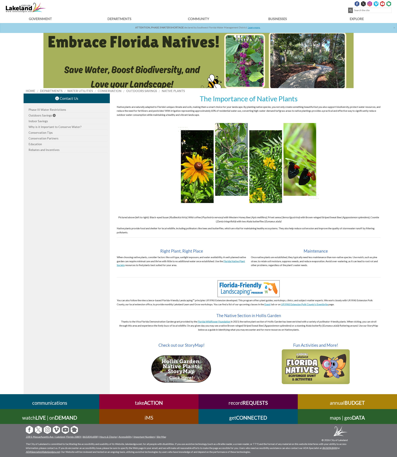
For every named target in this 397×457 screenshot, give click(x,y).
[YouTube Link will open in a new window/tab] (382, 3)
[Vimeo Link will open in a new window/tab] (376, 3)
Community (198, 19)
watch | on (49, 418)
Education (35, 144)
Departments (119, 19)
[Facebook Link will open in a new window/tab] (357, 3)
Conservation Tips (41, 132)
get (248, 418)
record (248, 403)
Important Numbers (144, 436)
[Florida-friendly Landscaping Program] (249, 288)
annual (347, 403)
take (149, 403)
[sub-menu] (54, 115)
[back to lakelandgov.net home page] (25, 7)
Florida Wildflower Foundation (214, 321)
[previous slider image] (392, 54)
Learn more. (254, 27)
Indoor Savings (38, 121)
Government (40, 19)
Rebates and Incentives (44, 150)
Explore (357, 19)
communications (49, 403)
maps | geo (347, 418)
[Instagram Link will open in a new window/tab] (369, 3)
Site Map (161, 436)
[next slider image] (5, 54)
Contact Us (68, 98)
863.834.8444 (329, 447)
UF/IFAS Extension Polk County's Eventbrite (304, 304)
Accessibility (125, 436)
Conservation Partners (43, 138)
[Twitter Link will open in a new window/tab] (363, 3)
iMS (149, 418)
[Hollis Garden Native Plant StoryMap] (181, 370)
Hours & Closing (108, 436)
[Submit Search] (350, 10)
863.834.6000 (90, 436)
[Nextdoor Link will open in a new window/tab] (388, 3)
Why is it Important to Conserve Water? (55, 127)
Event (267, 304)
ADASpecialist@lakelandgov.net (43, 451)
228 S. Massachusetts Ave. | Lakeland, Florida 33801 (53, 436)
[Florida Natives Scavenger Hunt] (315, 366)
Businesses (277, 19)
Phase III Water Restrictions (47, 109)
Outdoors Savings (40, 115)
